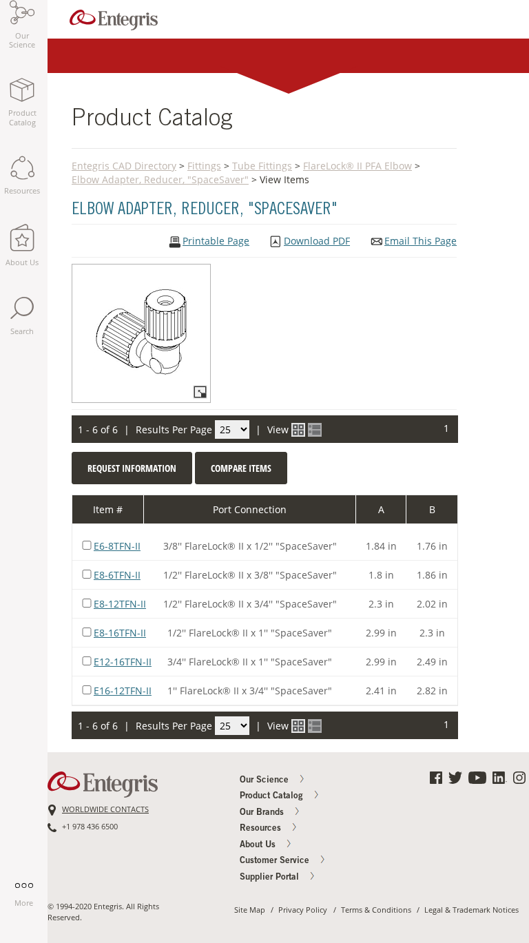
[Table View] (315, 430)
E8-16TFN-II (120, 632)
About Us (259, 845)
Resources (262, 829)
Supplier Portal (271, 877)
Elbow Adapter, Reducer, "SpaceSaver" (160, 179)
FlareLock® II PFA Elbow (357, 165)
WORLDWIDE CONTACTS (105, 809)
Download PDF (317, 241)
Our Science (265, 780)
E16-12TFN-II (123, 690)
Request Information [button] (131, 468)
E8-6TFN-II (117, 574)
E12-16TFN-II (123, 661)
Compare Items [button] (241, 468)
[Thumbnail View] (298, 430)
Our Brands (263, 813)
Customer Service (276, 861)
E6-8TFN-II (117, 545)
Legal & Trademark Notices (471, 910)
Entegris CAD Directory (124, 165)
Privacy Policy (302, 910)
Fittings (204, 165)
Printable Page (216, 241)
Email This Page (420, 241)
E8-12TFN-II (120, 603)
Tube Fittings (262, 165)
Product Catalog (273, 796)
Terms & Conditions (376, 910)
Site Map (249, 910)
